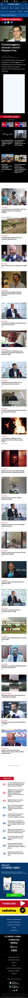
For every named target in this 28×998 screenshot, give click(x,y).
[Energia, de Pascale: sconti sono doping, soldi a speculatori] (14, 512)
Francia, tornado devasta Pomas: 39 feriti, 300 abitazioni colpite (13, 553)
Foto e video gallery (11, 117)
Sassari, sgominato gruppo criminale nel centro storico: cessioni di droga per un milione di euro (16, 846)
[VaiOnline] (14, 947)
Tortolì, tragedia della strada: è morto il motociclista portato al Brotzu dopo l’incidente (16, 784)
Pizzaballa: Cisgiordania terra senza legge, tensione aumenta (6, 167)
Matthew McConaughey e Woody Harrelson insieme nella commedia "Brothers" (11, 293)
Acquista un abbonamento (14, 922)
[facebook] (4, 1)
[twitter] (2, 1)
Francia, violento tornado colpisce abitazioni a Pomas (11, 498)
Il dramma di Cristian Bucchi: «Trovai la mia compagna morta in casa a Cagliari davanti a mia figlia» (16, 823)
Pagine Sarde (14, 930)
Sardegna (17, 8)
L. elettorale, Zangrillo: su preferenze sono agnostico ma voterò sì (13, 323)
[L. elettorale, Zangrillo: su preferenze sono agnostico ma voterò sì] (14, 310)
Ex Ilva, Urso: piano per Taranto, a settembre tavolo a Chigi (11, 610)
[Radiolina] (14, 910)
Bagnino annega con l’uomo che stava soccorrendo (15, 800)
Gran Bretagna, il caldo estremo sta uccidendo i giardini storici (11, 238)
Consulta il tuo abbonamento (14, 919)
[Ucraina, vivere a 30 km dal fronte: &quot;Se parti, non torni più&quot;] (14, 625)
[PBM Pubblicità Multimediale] (14, 950)
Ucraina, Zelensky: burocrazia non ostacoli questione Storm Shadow (13, 411)
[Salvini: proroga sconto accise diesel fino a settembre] (14, 709)
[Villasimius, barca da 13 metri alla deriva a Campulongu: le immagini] (14, 683)
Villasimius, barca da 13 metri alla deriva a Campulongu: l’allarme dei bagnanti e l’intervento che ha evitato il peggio (16, 793)
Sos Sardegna (12, 11)
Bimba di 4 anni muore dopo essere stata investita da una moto (16, 853)
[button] (2, 22)
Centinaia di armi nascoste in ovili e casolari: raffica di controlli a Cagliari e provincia (16, 815)
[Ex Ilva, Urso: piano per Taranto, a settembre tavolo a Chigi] (14, 597)
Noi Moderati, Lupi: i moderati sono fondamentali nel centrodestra (11, 383)
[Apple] (14, 982)
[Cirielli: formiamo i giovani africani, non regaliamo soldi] (14, 569)
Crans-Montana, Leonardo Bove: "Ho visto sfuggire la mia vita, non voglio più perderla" (13, 210)
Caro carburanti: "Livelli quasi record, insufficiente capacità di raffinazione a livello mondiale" (12, 352)
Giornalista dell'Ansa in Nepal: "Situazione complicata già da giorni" (7, 143)
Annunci (14, 927)
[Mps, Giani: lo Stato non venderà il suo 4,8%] (14, 253)
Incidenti (20, 11)
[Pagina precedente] (20, 766)
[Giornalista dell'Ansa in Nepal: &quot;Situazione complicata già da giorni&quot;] (7, 134)
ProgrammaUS (4, 8)
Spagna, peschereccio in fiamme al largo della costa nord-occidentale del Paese (12, 471)
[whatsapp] (7, 1)
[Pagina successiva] (8, 766)
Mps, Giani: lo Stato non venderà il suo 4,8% (14, 265)
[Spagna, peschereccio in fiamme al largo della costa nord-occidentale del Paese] (14, 458)
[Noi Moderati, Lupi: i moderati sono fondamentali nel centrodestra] (14, 370)
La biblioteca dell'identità (14, 924)
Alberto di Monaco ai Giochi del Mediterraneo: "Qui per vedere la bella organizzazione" (12, 751)
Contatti (14, 965)
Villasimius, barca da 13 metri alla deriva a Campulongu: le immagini (13, 696)
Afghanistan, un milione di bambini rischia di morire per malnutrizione (13, 666)
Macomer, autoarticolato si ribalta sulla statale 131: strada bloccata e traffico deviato (16, 831)
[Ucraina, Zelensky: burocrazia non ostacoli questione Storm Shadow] (14, 398)
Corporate (14, 973)
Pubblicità (14, 962)
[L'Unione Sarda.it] (14, 4)
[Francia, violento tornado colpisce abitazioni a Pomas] (14, 485)
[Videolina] (14, 903)
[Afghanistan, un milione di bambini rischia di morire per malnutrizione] (14, 653)
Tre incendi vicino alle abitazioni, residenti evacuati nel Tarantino (20, 143)
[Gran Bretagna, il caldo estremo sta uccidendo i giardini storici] (14, 225)
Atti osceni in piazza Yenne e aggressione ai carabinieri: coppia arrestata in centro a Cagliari (16, 808)
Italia (22, 8)
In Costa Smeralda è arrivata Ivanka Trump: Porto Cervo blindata (15, 838)
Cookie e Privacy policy (14, 957)
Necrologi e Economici (14, 959)
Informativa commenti (14, 970)
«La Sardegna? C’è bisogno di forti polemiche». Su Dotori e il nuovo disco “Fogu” (12, 440)
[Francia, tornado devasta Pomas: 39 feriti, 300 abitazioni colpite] (14, 540)
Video (11, 8)
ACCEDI (25, 1)
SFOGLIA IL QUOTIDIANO (8, 15)
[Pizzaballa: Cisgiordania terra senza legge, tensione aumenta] (7, 158)
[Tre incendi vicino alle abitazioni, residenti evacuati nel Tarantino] (21, 134)
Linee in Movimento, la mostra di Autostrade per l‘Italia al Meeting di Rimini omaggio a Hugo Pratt (20, 168)
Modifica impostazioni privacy (14, 968)
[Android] (14, 986)
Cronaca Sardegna (11, 19)
